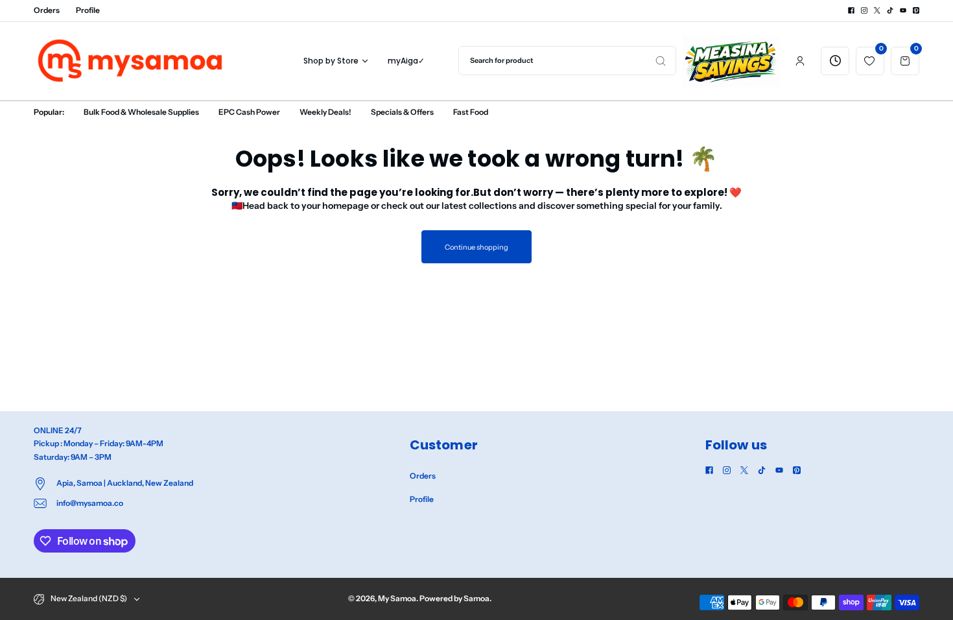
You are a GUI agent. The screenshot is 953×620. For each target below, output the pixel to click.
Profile (88, 10)
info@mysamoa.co (89, 503)
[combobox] (567, 61)
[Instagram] (864, 10)
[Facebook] (851, 10)
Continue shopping (476, 247)
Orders (47, 10)
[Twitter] (877, 10)
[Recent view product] (835, 61)
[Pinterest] (916, 10)
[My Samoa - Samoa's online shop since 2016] (131, 60)
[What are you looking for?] (660, 61)
